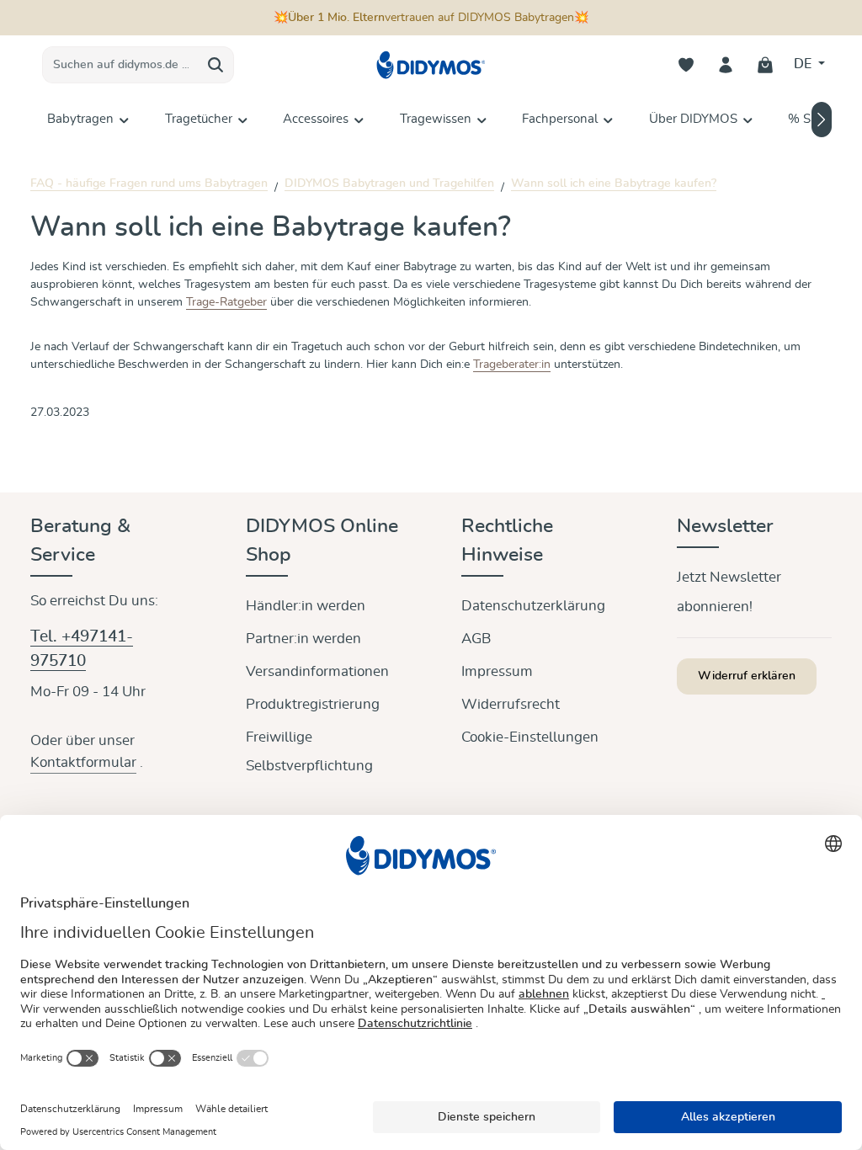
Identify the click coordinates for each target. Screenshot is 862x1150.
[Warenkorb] (766, 65)
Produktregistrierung (313, 704)
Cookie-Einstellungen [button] (530, 737)
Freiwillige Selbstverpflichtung (309, 752)
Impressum (497, 671)
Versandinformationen (317, 671)
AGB (476, 638)
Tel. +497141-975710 (81, 649)
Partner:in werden (303, 638)
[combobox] (120, 64)
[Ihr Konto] (726, 65)
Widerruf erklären (746, 676)
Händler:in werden (305, 606)
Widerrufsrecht (510, 704)
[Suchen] (216, 64)
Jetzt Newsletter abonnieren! (729, 592)
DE (804, 64)
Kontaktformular (83, 762)
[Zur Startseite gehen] (430, 65)
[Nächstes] (821, 119)
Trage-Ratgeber (226, 302)
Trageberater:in (512, 364)
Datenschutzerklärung (533, 606)
